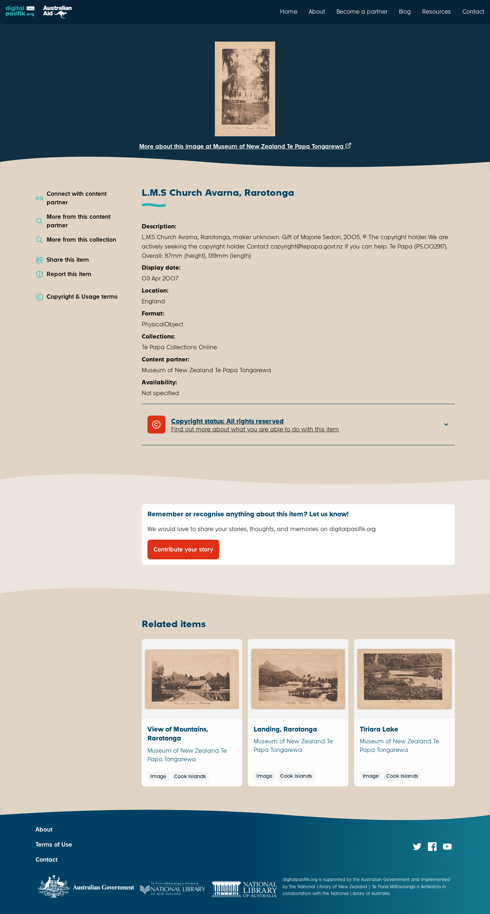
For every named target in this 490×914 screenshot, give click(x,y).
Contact (473, 11)
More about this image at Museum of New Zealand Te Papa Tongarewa (242, 146)
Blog (405, 11)
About (317, 11)
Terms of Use (54, 844)
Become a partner (361, 11)
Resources (436, 11)
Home (288, 11)
